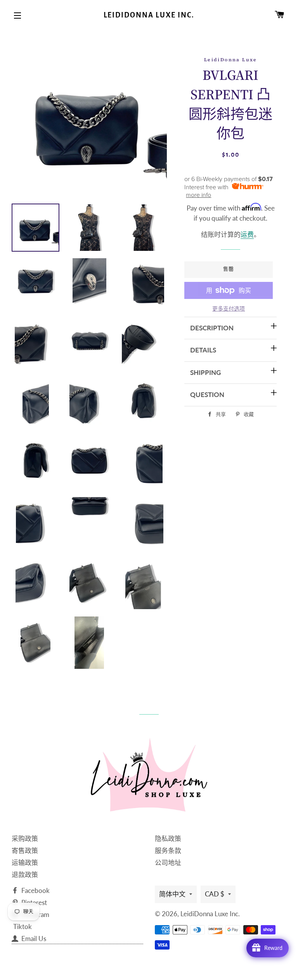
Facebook (35, 890)
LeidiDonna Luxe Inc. (149, 15)
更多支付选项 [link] (228, 308)
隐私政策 (168, 838)
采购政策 (25, 838)
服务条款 (168, 850)
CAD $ (214, 894)
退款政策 (25, 874)
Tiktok (22, 926)
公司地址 (168, 862)
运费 (247, 234)
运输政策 (25, 862)
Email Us (33, 938)
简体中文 (172, 894)
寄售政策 (25, 850)
